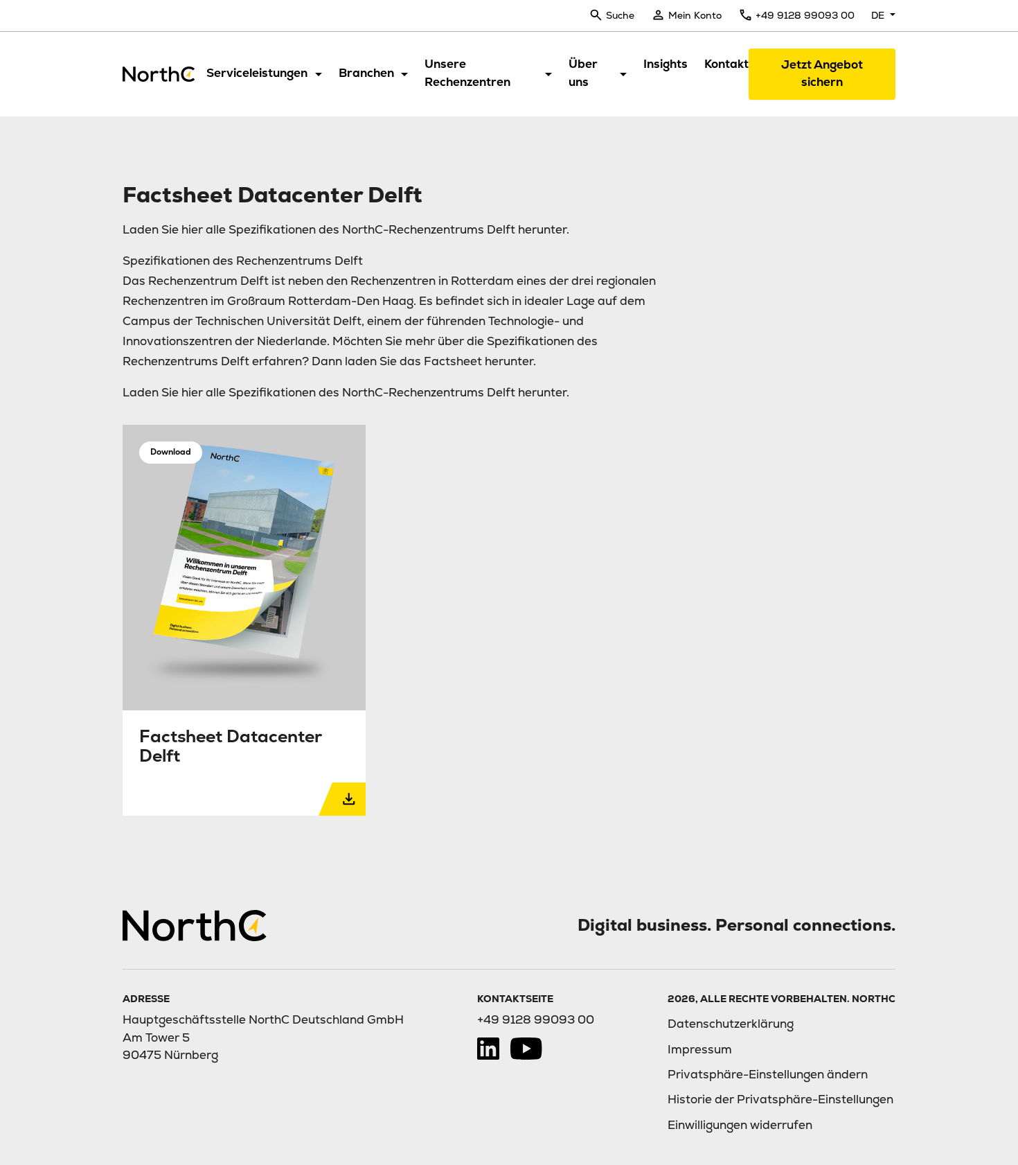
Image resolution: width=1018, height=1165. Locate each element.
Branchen (366, 72)
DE (879, 15)
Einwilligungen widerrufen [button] (740, 1124)
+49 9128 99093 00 (805, 15)
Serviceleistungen (256, 72)
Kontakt (726, 63)
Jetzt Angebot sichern (822, 73)
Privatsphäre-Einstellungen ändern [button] (768, 1074)
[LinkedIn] (488, 1048)
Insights (665, 63)
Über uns (583, 72)
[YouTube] (526, 1048)
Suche (620, 15)
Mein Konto (695, 15)
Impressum (700, 1049)
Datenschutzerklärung (731, 1023)
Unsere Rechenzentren (467, 72)
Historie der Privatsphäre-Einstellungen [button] (780, 1099)
